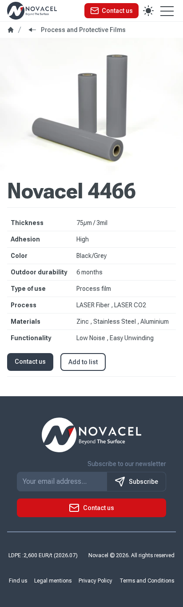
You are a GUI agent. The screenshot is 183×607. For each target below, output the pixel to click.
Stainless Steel (115, 321)
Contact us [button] (30, 361)
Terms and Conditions (146, 581)
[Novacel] (32, 10)
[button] (111, 10)
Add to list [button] (83, 362)
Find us (18, 581)
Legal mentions (53, 581)
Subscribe (143, 481)
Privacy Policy (95, 581)
